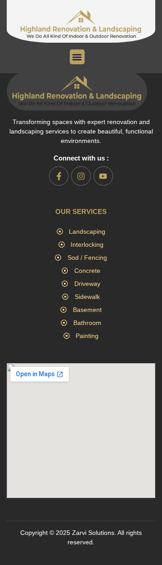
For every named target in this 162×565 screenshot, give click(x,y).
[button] (77, 56)
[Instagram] (80, 176)
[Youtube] (103, 176)
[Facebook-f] (58, 176)
